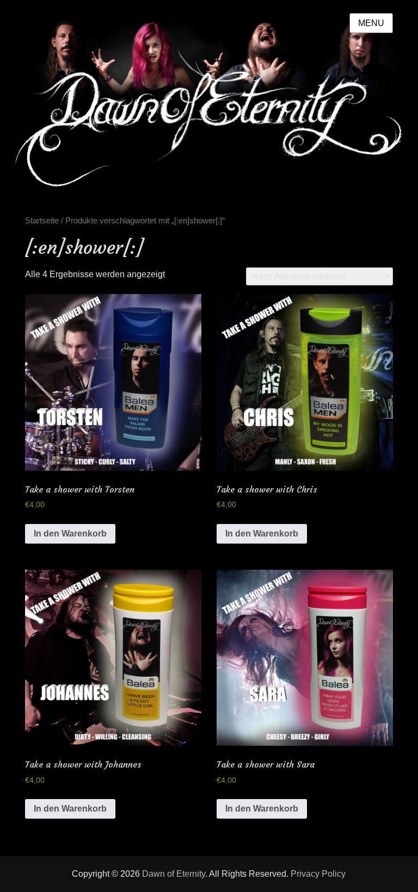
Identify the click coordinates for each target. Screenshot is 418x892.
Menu (371, 23)
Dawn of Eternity (173, 873)
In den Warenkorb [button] (70, 533)
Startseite (42, 220)
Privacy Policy (318, 873)
